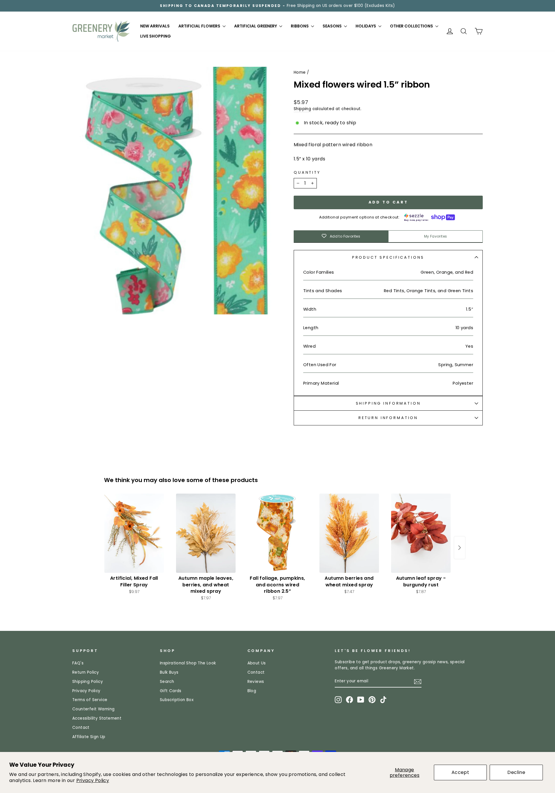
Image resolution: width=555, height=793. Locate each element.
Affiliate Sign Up (89, 737)
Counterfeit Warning (93, 709)
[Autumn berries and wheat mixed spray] (349, 533)
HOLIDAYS (366, 26)
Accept (460, 772)
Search (167, 681)
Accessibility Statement (96, 718)
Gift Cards (171, 691)
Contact (81, 727)
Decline (516, 772)
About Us (256, 663)
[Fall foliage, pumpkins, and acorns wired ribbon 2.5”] (277, 533)
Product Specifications (388, 257)
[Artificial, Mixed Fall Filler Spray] (134, 533)
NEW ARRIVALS (155, 26)
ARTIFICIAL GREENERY (256, 26)
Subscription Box (177, 700)
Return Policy (85, 672)
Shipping (302, 109)
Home (300, 72)
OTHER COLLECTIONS (412, 26)
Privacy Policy (92, 780)
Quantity (307, 172)
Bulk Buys (169, 672)
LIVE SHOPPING (155, 36)
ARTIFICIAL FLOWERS (199, 26)
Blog (251, 691)
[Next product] (459, 547)
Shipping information (388, 403)
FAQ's (78, 663)
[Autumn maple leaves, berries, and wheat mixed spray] (206, 533)
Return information (388, 417)
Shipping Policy (87, 681)
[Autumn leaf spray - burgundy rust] (421, 533)
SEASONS (333, 26)
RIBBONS (300, 26)
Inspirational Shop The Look (188, 663)
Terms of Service (89, 700)
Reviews (255, 681)
